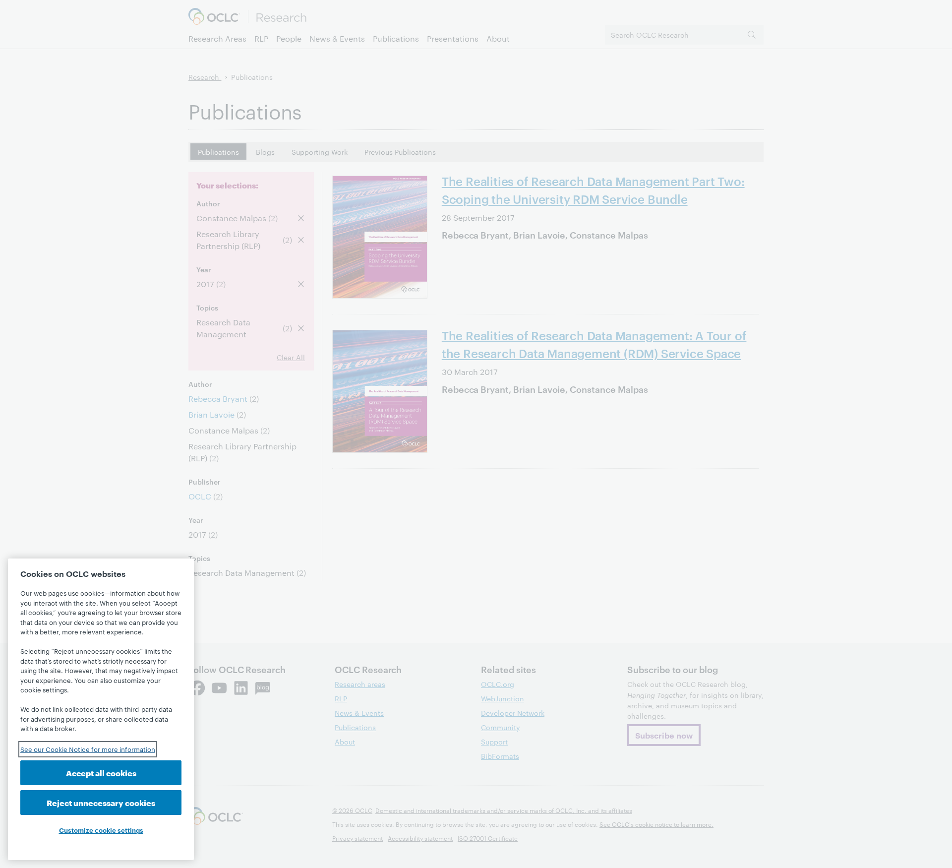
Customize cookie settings (101, 829)
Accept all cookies (101, 772)
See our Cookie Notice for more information (87, 748)
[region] (101, 709)
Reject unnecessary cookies (101, 802)
